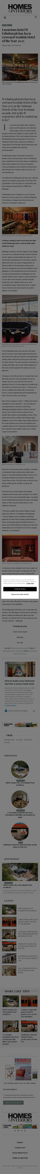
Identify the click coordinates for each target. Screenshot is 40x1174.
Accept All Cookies (20, 589)
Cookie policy (30, 583)
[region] (20, 587)
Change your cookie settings (20, 594)
